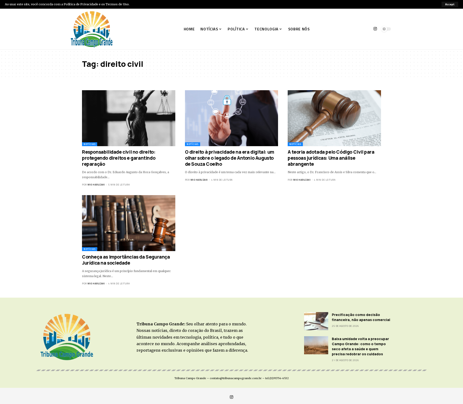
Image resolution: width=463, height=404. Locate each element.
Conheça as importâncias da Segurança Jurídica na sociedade (126, 260)
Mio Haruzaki (96, 184)
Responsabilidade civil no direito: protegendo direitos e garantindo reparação (118, 158)
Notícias (89, 144)
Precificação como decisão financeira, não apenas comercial (361, 317)
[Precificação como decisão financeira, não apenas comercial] (316, 321)
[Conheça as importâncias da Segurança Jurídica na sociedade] (128, 223)
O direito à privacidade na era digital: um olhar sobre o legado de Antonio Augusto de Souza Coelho (229, 158)
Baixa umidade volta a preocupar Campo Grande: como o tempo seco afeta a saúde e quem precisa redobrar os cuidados (360, 346)
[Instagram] (375, 29)
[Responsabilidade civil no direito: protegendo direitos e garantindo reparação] (128, 118)
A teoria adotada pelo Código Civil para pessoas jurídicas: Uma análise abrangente (331, 158)
